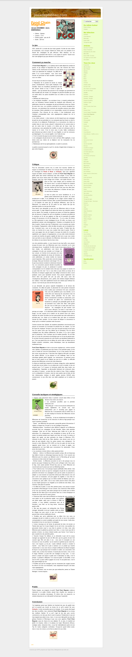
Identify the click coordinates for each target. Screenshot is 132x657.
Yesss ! (85, 220)
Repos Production (88, 49)
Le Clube (86, 240)
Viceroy (85, 212)
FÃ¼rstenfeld (87, 120)
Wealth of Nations (88, 214)
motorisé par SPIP (35, 649)
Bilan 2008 (86, 53)
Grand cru (86, 130)
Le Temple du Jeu (88, 255)
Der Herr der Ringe (88, 90)
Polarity (85, 175)
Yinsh (85, 222)
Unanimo (86, 209)
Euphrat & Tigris (87, 102)
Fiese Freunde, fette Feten (90, 106)
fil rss (85, 261)
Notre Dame (86, 169)
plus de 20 (47, 37)
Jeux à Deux (87, 242)
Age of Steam (87, 68)
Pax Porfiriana (87, 171)
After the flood (87, 67)
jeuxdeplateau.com (50, 15)
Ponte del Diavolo (88, 177)
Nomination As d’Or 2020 (89, 51)
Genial (85, 124)
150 (41, 39)
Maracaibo (86, 38)
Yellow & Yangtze (88, 218)
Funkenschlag (87, 116)
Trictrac (85, 251)
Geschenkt (86, 126)
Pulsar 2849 (86, 40)
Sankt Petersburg (88, 191)
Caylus (85, 80)
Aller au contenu (56, 1)
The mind (86, 197)
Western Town (87, 216)
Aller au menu (66, 1)
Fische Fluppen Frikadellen (90, 112)
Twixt (85, 207)
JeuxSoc (86, 253)
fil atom (85, 263)
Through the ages (88, 42)
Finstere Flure (87, 110)
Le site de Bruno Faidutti (89, 247)
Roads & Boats (87, 27)
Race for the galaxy (88, 183)
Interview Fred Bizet (88, 47)
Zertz (85, 226)
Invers (85, 141)
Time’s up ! (86, 205)
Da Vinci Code (87, 86)
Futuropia (86, 118)
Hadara (85, 138)
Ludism (85, 238)
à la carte (86, 232)
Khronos (86, 145)
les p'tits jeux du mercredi (90, 246)
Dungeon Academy (88, 100)
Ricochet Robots (88, 185)
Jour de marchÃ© (88, 143)
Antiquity (86, 29)
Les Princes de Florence (89, 155)
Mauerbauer (86, 165)
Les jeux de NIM (87, 236)
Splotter (42, 33)
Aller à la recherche (76, 1)
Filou (85, 108)
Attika (85, 74)
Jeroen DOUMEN (37, 28)
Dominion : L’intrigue (88, 96)
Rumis (85, 189)
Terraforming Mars (88, 195)
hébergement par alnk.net (61, 649)
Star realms (86, 193)
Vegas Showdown (88, 211)
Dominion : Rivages (88, 98)
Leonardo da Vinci (88, 149)
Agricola (85, 70)
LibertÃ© (86, 157)
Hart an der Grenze (88, 140)
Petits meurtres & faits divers (90, 173)
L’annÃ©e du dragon (88, 147)
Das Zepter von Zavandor (90, 88)
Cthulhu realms (87, 84)
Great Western (87, 36)
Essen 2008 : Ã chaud (89, 55)
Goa (85, 128)
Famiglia (86, 104)
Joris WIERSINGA (40, 29)
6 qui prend (86, 65)
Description (86, 59)
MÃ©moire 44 (87, 167)
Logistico (86, 159)
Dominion (86, 34)
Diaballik (86, 92)
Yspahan (86, 224)
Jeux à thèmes (87, 234)
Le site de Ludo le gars (89, 249)
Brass (85, 78)
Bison (85, 76)
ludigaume (86, 243)
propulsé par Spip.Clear (46, 649)
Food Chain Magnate (89, 114)
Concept (86, 82)
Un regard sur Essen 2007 (90, 57)
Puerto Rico (86, 179)
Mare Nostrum (87, 163)
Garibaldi (86, 122)
